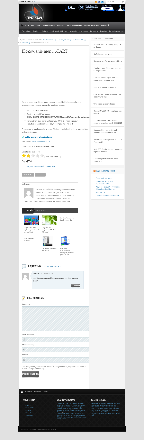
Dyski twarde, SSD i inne (58, 31)
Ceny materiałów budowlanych (107, 196)
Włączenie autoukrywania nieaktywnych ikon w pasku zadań (67, 251)
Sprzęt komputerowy (74, 25)
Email (24, 345)
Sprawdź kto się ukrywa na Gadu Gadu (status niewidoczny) (106, 79)
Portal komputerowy (49, 40)
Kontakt (45, 391)
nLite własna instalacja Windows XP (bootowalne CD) (107, 95)
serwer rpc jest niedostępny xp (105, 405)
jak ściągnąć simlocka (70, 408)
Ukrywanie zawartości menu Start (41, 166)
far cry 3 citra (61, 418)
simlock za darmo (80, 417)
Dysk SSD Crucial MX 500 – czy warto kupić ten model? (108, 150)
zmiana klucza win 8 (103, 408)
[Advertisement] (45, 79)
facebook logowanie (70, 412)
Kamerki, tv (94, 31)
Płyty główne (26, 31)
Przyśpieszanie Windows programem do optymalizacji (108, 69)
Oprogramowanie (48, 25)
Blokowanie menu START (42, 142)
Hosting (28, 410)
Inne (32, 25)
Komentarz (26, 304)
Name (24, 334)
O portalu (28, 391)
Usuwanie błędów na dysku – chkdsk (108, 61)
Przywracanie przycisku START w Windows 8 (49, 230)
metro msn (73, 410)
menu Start (41, 175)
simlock (59, 408)
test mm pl (81, 410)
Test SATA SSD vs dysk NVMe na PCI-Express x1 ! (108, 141)
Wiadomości (105, 25)
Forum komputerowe (116, 31)
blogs (27, 25)
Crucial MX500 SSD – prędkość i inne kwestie (108, 112)
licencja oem (70, 413)
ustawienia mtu (96, 407)
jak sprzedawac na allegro (70, 414)
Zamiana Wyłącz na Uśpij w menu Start (67, 219)
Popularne (97, 39)
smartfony (60, 25)
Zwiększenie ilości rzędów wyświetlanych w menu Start (31, 230)
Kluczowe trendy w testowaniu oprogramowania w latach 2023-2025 (108, 122)
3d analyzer (61, 417)
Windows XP (78, 40)
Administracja (26, 43)
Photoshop (29, 413)
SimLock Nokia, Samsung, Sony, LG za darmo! (107, 46)
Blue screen (100, 192)
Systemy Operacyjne (91, 25)
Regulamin (37, 391)
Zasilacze (45, 31)
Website (25, 355)
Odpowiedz (77, 286)
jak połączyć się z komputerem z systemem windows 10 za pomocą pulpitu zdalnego (71, 405)
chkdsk (59, 403)
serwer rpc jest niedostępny (73, 407)
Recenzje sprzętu (26, 2)
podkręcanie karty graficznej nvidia (105, 409)
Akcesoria (73, 31)
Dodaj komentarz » (52, 267)
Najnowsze (108, 39)
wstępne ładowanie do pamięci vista (103, 413)
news (38, 25)
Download (103, 31)
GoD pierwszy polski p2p (103, 54)
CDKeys (28, 405)
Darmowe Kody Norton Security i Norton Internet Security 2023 (106, 131)
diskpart (59, 412)
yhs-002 (78, 413)
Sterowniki (28, 415)
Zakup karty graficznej (104, 178)
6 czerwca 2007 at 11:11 (49, 273)
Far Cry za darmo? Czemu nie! (105, 87)
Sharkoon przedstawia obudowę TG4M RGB (106, 160)
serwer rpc (69, 417)
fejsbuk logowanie (79, 415)
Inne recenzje (83, 31)
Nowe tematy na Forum (105, 171)
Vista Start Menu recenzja (29, 239)
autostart (66, 410)
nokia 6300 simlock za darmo (110, 412)
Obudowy (36, 31)
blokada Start (28, 175)
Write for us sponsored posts (104, 104)
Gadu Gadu (29, 408)
